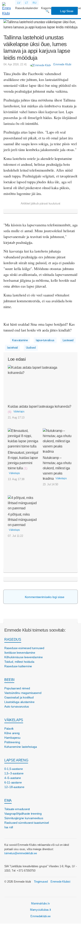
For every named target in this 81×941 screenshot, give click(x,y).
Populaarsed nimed (17, 688)
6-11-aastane (13, 782)
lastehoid (12, 347)
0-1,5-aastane (13, 768)
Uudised (31, 347)
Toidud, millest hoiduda (19, 661)
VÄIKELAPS (13, 720)
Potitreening (12, 742)
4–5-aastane (12, 778)
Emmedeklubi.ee (40, 916)
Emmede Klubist (60, 881)
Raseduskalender (26, 8)
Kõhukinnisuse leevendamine (23, 657)
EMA (8, 800)
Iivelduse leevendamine (19, 652)
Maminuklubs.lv (40, 903)
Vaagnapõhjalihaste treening (22, 813)
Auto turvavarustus (16, 706)
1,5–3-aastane (13, 773)
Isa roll (8, 827)
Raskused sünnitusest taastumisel (26, 822)
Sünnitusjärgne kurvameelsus (23, 818)
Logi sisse (66, 11)
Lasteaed (68, 340)
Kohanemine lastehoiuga (20, 746)
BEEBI (9, 680)
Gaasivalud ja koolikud (19, 697)
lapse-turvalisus (45, 340)
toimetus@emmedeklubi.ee (20, 853)
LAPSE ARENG (16, 760)
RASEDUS (12, 639)
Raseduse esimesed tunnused (24, 648)
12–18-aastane (14, 787)
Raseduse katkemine (18, 666)
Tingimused (41, 881)
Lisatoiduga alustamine (19, 702)
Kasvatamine (20, 340)
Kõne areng (12, 733)
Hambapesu (12, 737)
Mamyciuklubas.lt (40, 909)
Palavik (9, 728)
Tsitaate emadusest (17, 809)
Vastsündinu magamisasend (22, 693)
